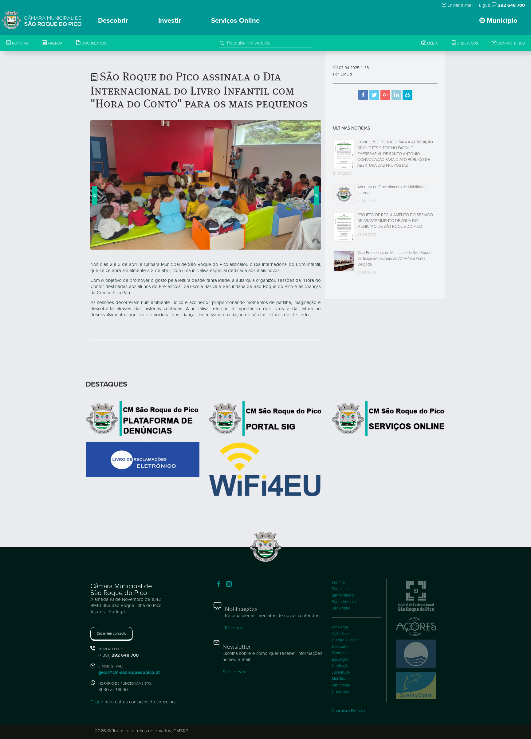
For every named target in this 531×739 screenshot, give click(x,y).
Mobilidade (341, 678)
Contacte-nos (511, 43)
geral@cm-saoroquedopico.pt (129, 672)
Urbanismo (341, 691)
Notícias (19, 43)
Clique (96, 702)
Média (432, 43)
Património (341, 685)
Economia (340, 653)
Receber (233, 628)
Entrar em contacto (111, 633)
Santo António (344, 601)
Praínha (338, 582)
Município (501, 21)
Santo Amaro (343, 595)
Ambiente (340, 627)
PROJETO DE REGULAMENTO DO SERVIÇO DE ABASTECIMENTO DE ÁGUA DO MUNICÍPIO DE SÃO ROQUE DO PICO (395, 220)
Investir (169, 21)
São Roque (341, 608)
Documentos (93, 43)
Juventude (341, 672)
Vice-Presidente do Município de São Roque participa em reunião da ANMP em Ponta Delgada (394, 258)
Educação (340, 659)
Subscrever (234, 672)
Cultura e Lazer (345, 640)
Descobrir (113, 21)
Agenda (54, 43)
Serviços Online (235, 21)
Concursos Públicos (348, 710)
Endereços (467, 43)
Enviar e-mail (459, 5)
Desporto (340, 646)
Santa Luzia (342, 588)
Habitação (340, 665)
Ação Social (342, 633)
